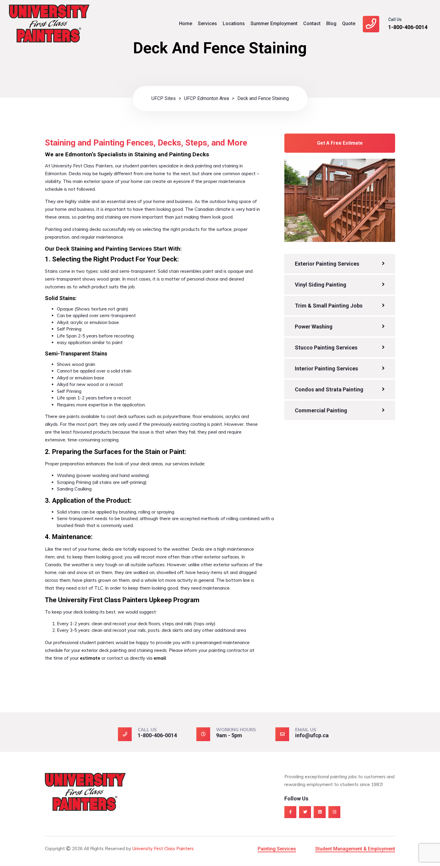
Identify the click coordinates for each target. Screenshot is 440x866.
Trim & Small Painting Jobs (328, 305)
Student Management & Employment (355, 849)
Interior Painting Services (326, 368)
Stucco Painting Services (326, 347)
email (160, 658)
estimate (90, 658)
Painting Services (277, 849)
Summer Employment (274, 23)
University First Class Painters (163, 848)
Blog (331, 23)
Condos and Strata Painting (329, 389)
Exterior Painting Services (327, 264)
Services (207, 23)
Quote (348, 23)
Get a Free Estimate (340, 143)
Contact (312, 23)
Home (185, 23)
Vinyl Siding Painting (320, 284)
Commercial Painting (321, 410)
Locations (234, 23)
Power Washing (314, 326)
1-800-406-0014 (407, 27)
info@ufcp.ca (312, 735)
